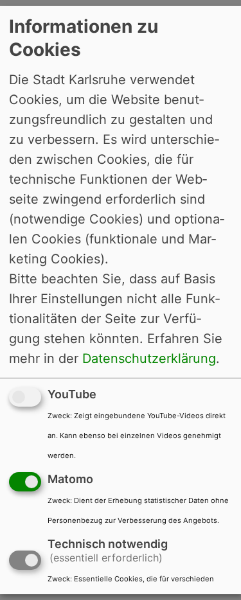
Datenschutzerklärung (149, 358)
